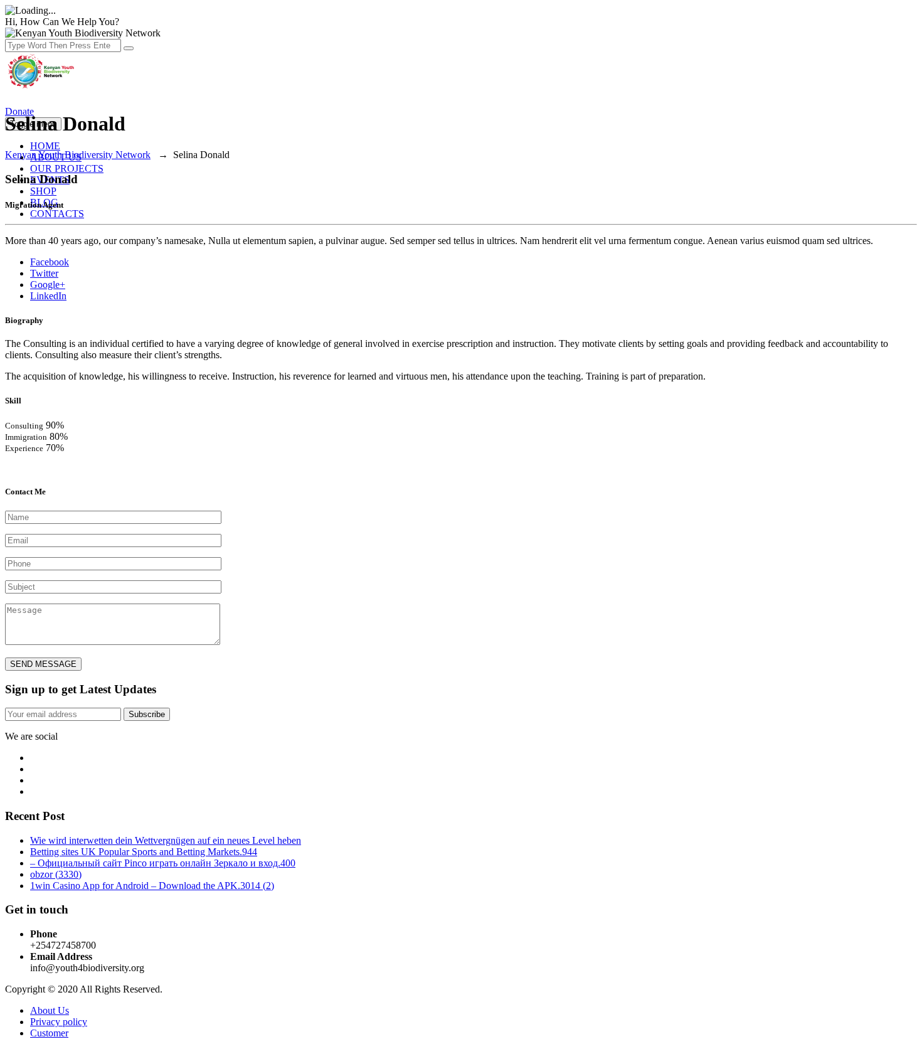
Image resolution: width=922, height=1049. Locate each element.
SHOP (43, 191)
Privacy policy (58, 1021)
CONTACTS (57, 213)
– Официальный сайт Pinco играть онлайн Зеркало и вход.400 (162, 863)
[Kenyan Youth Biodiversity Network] (42, 87)
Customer (49, 1033)
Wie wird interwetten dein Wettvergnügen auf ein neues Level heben (165, 840)
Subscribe (147, 714)
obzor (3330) (56, 874)
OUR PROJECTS (66, 168)
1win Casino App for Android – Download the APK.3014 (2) (152, 885)
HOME (45, 146)
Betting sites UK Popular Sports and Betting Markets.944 (143, 851)
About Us (49, 1010)
